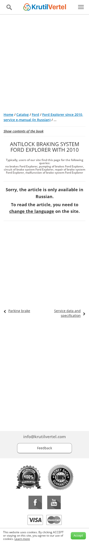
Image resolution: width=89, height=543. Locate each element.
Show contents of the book (23, 131)
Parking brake (19, 310)
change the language (31, 211)
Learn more (22, 539)
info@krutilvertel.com (44, 436)
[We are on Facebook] (35, 502)
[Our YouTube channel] (54, 502)
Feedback (44, 448)
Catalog (22, 114)
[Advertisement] (44, 61)
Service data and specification (67, 313)
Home (8, 114)
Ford (35, 114)
